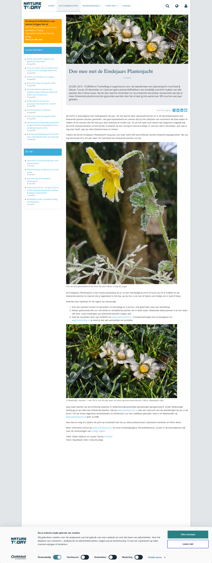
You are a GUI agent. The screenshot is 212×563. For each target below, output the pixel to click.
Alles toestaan (188, 534)
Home (51, 5)
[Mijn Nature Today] (185, 6)
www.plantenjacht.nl (122, 317)
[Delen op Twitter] (178, 110)
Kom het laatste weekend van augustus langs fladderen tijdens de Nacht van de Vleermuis (42, 92)
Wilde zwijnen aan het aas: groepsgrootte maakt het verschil (41, 102)
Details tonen (155, 557)
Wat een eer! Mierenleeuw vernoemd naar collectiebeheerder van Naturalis (43, 135)
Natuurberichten (68, 5)
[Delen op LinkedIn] (181, 110)
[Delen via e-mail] (185, 110)
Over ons (111, 5)
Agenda (126, 5)
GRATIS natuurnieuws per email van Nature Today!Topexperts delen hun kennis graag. (41, 33)
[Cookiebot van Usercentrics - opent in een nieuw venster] (18, 557)
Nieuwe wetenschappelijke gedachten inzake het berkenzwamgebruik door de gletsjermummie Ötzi (43, 125)
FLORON (127, 78)
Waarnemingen (91, 5)
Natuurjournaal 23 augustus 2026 (41, 116)
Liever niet (188, 544)
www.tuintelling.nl (81, 320)
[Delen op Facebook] (174, 110)
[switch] (85, 557)
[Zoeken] (167, 6)
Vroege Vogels (98, 431)
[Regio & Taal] (176, 6)
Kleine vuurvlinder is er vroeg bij (40, 77)
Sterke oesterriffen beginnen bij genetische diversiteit (40, 60)
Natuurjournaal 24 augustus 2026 (41, 83)
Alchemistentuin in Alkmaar (38, 110)
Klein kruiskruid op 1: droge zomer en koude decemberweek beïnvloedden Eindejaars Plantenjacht (43, 190)
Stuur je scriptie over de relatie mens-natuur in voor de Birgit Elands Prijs (43, 69)
